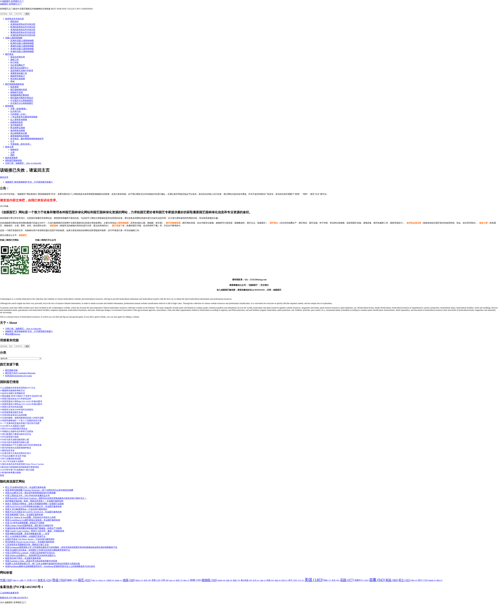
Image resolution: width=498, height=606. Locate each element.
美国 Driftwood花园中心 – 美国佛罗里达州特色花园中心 (30, 555)
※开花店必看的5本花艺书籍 (13, 456)
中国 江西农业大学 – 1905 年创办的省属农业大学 (27, 495)
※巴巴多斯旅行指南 (9, 437)
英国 (391, 580)
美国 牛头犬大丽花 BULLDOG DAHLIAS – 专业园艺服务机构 (33, 512)
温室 (236, 580)
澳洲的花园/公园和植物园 (22, 46)
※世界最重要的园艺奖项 (11, 412)
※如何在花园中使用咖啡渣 (12, 393)
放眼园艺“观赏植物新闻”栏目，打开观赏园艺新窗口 (29, 182)
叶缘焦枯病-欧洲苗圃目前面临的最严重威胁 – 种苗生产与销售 (33, 528)
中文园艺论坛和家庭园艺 (21, 100)
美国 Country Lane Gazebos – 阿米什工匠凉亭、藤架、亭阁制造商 (34, 531)
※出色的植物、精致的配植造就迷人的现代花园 (22, 418)
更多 (2, 475)
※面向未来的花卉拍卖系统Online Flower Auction (22, 464)
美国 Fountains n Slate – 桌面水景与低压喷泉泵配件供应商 (31, 561)
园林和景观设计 (17, 76)
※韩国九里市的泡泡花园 (11, 407)
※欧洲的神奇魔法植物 (10, 472)
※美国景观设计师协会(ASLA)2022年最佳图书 (21, 404)
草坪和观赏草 (16, 125)
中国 (6, 580)
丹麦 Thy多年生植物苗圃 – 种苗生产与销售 (24, 523)
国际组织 (14, 21)
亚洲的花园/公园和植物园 (22, 40)
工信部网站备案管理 (9, 593)
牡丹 (256, 580)
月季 (165, 580)
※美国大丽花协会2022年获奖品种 (15, 399)
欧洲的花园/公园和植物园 (22, 43)
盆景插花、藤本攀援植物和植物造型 (27, 139)
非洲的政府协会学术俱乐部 (22, 35)
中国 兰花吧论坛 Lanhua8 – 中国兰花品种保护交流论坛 (30, 553)
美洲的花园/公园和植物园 (22, 49)
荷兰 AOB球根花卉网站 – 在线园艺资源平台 (25, 536)
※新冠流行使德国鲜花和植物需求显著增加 (19, 467)
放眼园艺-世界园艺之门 (10, 4)
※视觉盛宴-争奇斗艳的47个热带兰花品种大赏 (21, 396)
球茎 (278, 580)
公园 (23, 580)
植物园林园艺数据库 (19, 95)
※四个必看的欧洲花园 (10, 459)
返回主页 (4, 177)
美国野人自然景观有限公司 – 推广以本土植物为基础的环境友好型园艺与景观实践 (42, 564)
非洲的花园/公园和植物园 (22, 51)
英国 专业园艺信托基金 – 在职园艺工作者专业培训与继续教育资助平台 (37, 550)
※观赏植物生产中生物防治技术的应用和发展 (21, 445)
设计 (423, 580)
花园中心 (361, 580)
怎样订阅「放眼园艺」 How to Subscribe (23, 163)
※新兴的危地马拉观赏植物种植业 (15, 448)
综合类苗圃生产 (17, 65)
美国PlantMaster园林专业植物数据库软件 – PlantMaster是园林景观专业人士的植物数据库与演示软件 (50, 566)
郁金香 (432, 580)
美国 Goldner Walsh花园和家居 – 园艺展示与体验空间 (29, 525)
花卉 (336, 580)
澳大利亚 (246, 580)
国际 (95, 580)
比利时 (221, 580)
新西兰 (139, 580)
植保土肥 (9, 147)
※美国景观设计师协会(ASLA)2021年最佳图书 (21, 401)
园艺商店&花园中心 (19, 68)
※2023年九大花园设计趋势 (12, 426)
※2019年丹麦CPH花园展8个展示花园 (17, 470)
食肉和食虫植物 (17, 130)
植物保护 (14, 149)
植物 (195, 580)
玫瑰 (270, 580)
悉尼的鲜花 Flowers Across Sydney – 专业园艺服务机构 (29, 542)
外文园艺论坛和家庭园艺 (21, 103)
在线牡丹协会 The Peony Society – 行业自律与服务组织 (29, 539)
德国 (129, 580)
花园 (347, 580)
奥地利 (118, 580)
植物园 (209, 580)
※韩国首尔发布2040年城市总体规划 (16, 409)
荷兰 (405, 580)
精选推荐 (14, 87)
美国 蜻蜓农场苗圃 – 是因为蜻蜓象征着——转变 (27, 534)
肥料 (12, 155)
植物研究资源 (16, 92)
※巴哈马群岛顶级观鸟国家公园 (14, 442)
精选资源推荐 (11, 158)
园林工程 (14, 60)
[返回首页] (11, 1)
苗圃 (377, 580)
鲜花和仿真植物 (17, 79)
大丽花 (110, 580)
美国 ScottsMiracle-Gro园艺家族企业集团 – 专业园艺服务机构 (32, 520)
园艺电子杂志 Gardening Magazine (20, 373)
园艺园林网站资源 (18, 89)
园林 (72, 580)
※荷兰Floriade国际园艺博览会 (13, 429)
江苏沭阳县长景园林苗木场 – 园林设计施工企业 (27, 544)
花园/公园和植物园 (13, 38)
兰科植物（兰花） (18, 114)
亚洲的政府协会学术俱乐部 (22, 24)
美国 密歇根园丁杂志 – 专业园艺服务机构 (24, 514)
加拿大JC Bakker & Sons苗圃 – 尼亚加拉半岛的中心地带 (30, 517)
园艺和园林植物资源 (14, 84)
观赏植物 (9, 106)
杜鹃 (179, 580)
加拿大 (45, 580)
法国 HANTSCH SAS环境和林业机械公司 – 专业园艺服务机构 (33, 506)
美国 (314, 580)
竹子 (12, 141)
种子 (293, 580)
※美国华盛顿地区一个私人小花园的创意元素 (21, 420)
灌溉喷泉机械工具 (18, 73)
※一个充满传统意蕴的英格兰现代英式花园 (19, 423)
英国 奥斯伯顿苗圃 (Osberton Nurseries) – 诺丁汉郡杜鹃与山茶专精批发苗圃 (39, 490)
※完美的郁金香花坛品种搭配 (13, 415)
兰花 (32, 580)
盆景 (284, 580)
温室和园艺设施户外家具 (21, 70)
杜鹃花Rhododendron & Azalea (18, 376)
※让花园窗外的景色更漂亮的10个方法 (17, 388)
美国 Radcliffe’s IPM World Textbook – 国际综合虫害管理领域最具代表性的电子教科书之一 (46, 498)
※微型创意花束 (7, 450)
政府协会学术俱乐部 (14, 19)
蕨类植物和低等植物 (19, 136)
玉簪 (263, 580)
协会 (59, 580)
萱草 (414, 580)
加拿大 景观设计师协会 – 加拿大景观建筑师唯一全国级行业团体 (34, 504)
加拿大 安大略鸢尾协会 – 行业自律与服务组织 (26, 509)
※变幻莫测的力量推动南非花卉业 (15, 434)
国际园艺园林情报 (13, 160)
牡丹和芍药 (15, 111)
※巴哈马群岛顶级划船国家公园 (14, 439)
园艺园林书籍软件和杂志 (21, 98)
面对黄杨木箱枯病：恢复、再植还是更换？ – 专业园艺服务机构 (34, 501)
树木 (187, 580)
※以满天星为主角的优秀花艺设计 (15, 453)
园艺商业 (9, 54)
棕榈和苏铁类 (16, 122)
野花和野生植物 (17, 128)
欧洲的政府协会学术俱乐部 (22, 27)
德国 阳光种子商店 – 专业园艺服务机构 (23, 558)
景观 (156, 580)
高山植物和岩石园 (18, 133)
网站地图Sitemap (12, 334)
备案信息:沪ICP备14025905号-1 (14, 598)
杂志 (172, 580)
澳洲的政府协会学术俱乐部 (22, 32)
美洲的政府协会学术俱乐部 (22, 30)
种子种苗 (14, 62)
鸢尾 (440, 580)
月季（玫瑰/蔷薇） (18, 109)
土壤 (12, 152)
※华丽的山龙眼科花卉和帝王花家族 (16, 431)
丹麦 (16, 580)
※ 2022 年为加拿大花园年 (12, 461)
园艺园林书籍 (11, 370)
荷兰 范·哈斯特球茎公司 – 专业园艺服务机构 (25, 487)
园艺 (85, 580)
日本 (147, 580)
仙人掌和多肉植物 (18, 119)
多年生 (102, 580)
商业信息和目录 (17, 57)
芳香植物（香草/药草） (21, 144)
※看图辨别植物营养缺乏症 (12, 390)
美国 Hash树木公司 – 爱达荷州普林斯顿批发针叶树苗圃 (30, 493)
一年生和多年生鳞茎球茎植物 (23, 117)
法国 (229, 580)
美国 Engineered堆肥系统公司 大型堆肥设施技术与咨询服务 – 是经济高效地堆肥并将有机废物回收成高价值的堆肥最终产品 (61, 547)
